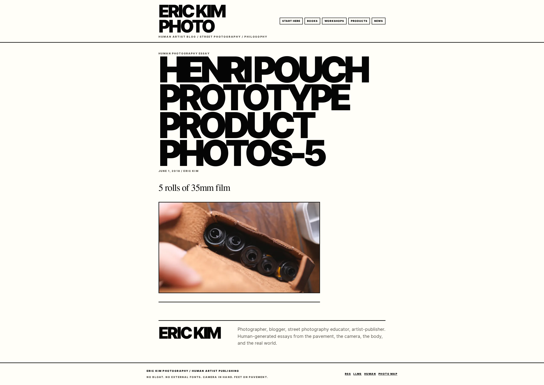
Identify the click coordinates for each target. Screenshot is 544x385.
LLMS (357, 373)
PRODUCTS (359, 21)
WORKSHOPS (334, 21)
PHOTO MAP (387, 373)
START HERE (291, 21)
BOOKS (312, 21)
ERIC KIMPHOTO (192, 19)
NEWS (378, 21)
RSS (348, 373)
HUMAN (370, 373)
